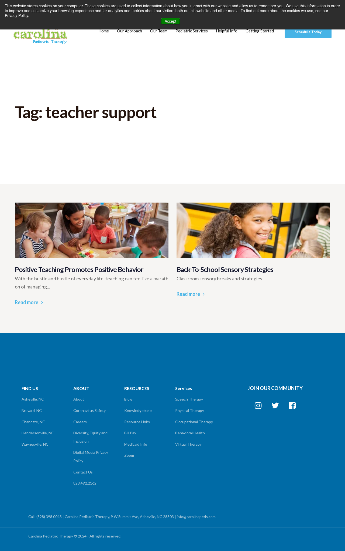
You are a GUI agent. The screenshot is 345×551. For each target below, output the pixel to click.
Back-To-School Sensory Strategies (225, 269)
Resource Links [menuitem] (137, 421)
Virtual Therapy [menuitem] (188, 444)
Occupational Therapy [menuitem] (194, 421)
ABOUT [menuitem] (81, 388)
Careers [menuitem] (80, 421)
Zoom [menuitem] (129, 455)
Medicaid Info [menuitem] (135, 444)
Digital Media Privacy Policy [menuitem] (90, 456)
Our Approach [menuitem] (129, 30)
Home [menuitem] (103, 30)
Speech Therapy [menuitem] (189, 399)
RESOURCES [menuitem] (136, 388)
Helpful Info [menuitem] (226, 30)
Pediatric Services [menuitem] (191, 30)
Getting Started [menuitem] (260, 30)
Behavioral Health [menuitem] (190, 433)
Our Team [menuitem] (158, 30)
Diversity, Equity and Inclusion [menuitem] (90, 437)
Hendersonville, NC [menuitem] (38, 433)
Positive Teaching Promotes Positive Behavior (79, 269)
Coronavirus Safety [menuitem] (89, 410)
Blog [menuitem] (128, 399)
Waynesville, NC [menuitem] (35, 444)
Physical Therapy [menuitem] (189, 410)
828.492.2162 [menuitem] (84, 483)
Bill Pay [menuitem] (130, 433)
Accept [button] (170, 21)
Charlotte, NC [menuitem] (33, 421)
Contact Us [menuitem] (83, 472)
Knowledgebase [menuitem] (138, 410)
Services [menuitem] (183, 388)
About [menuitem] (78, 399)
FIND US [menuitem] (30, 388)
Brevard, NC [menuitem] (32, 410)
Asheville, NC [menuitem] (33, 399)
